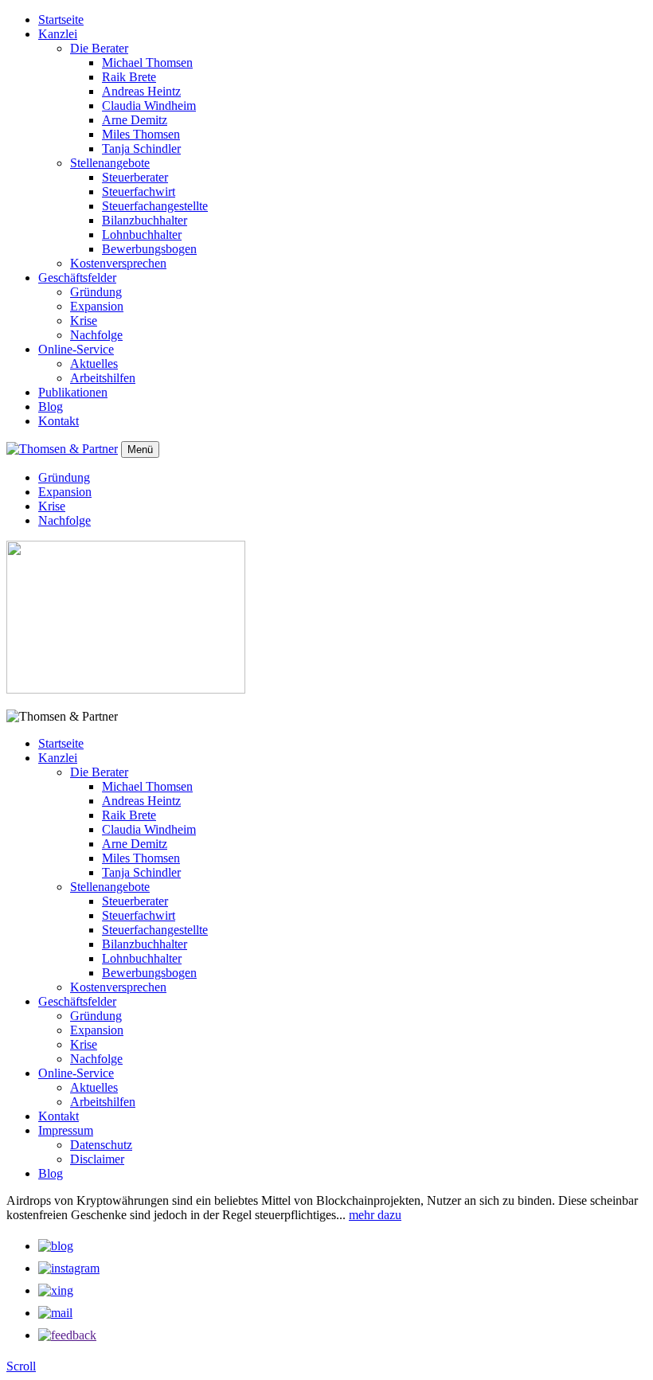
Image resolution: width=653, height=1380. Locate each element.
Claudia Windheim (149, 105)
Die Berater (99, 48)
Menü (140, 449)
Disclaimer (97, 1159)
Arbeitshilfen (102, 378)
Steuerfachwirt (138, 191)
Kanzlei (57, 34)
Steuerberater (135, 177)
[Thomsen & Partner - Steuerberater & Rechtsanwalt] (62, 448)
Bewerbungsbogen (149, 249)
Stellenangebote (110, 163)
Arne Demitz (134, 120)
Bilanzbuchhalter (144, 220)
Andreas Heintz (141, 91)
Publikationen (73, 392)
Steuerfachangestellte (155, 206)
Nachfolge (96, 335)
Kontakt (58, 421)
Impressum (65, 1130)
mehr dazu (375, 1215)
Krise (83, 320)
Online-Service (76, 349)
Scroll (21, 1366)
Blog (50, 406)
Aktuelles (94, 363)
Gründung (96, 292)
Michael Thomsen (147, 62)
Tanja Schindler (141, 148)
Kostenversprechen (118, 263)
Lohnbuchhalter (142, 234)
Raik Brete (129, 77)
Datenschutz (101, 1144)
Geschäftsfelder (77, 277)
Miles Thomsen (141, 134)
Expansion (96, 306)
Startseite (61, 19)
